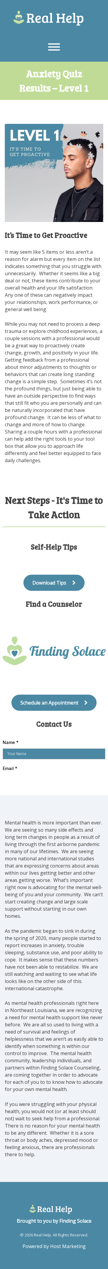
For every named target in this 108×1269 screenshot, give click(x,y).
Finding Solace (75, 1221)
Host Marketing (68, 1246)
